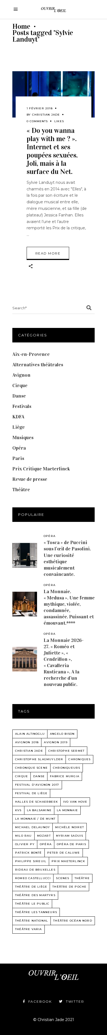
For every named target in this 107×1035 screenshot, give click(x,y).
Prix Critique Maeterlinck (41, 469)
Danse (19, 396)
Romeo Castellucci (33, 878)
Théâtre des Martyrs (35, 895)
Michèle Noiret (69, 827)
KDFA (18, 417)
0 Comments (37, 121)
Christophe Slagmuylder (39, 759)
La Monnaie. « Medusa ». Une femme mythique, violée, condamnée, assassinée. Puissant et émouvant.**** (69, 607)
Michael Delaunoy (32, 827)
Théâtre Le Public (32, 903)
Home (21, 26)
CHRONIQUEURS (66, 768)
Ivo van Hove (75, 802)
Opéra (19, 448)
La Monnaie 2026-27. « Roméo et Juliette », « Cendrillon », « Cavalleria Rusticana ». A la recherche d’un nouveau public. (64, 662)
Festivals (21, 406)
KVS (18, 810)
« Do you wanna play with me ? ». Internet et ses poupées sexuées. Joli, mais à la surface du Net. (52, 151)
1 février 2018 (40, 108)
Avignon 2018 (27, 742)
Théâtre (21, 490)
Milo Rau (23, 835)
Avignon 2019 (55, 742)
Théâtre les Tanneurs (36, 912)
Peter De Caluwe (63, 852)
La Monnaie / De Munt (35, 818)
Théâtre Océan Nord (72, 920)
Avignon (21, 375)
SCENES (62, 878)
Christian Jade (46, 114)
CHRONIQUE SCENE (31, 768)
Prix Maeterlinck (68, 861)
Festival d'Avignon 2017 (37, 785)
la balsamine (39, 810)
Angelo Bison (62, 734)
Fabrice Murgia (64, 776)
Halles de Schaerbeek (36, 802)
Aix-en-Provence (31, 354)
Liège (18, 427)
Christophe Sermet (66, 751)
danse (39, 776)
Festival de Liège (31, 793)
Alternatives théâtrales (37, 365)
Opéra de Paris (71, 844)
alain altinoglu (30, 734)
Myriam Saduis (69, 835)
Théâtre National (31, 920)
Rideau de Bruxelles (35, 869)
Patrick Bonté (28, 852)
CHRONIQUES (79, 759)
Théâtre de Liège (31, 886)
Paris (18, 458)
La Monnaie (67, 810)
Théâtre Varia (28, 929)
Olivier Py (25, 844)
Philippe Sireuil (30, 861)
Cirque (19, 385)
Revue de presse (29, 479)
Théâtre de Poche (69, 886)
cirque (21, 776)
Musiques (22, 437)
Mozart (44, 835)
